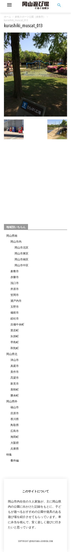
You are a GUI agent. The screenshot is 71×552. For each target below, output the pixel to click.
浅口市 (14, 283)
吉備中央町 (17, 324)
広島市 (14, 431)
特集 (9, 454)
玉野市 (14, 306)
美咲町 (14, 389)
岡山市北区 (21, 247)
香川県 (14, 419)
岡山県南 (11, 235)
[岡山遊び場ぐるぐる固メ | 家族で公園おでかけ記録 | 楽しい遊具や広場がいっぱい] (35, 5)
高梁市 (14, 377)
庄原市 (14, 413)
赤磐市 (14, 277)
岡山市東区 (21, 253)
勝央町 (14, 395)
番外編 (14, 460)
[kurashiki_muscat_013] (35, 115)
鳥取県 (14, 425)
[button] (59, 5)
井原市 (14, 289)
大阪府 (14, 443)
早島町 (14, 342)
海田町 (14, 437)
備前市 (14, 312)
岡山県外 (11, 401)
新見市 (14, 383)
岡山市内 (15, 241)
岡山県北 (11, 354)
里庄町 (14, 330)
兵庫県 (14, 448)
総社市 (14, 318)
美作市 (14, 372)
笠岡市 (14, 295)
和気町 (14, 348)
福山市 (14, 407)
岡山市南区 (21, 259)
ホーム (7, 16)
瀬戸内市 (15, 301)
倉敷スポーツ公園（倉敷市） (30, 16)
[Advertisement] (35, 179)
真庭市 (14, 366)
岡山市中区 (21, 265)
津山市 (14, 360)
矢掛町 (14, 336)
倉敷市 (14, 271)
